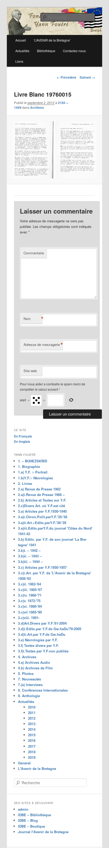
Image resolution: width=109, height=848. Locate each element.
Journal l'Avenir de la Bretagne (43, 831)
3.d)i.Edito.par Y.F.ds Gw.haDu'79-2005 (49, 628)
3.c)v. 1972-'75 (29, 600)
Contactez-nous (74, 50)
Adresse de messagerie (43, 344)
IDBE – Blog (28, 820)
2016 (31, 740)
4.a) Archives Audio (34, 662)
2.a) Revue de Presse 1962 (39, 488)
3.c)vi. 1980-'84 (30, 606)
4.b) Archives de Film (35, 667)
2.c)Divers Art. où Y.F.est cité (41, 505)
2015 (31, 734)
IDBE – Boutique (31, 826)
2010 (31, 707)
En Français (23, 436)
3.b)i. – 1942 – (29, 550)
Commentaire (34, 252)
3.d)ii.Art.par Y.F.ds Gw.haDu (41, 634)
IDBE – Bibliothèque (34, 814)
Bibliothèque (46, 50)
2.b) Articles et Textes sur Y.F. (42, 500)
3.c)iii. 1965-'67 (30, 589)
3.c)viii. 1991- (28, 617)
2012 (31, 718)
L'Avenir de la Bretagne (37, 768)
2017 (31, 746)
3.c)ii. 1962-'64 (29, 584)
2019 (31, 757)
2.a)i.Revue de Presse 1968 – (41, 494)
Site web (30, 370)
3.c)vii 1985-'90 (30, 612)
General (24, 762)
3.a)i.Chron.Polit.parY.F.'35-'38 (42, 516)
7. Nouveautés (29, 679)
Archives (37, 107)
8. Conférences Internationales (43, 690)
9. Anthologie (29, 695)
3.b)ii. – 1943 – (30, 555)
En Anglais (22, 441)
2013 (31, 723)
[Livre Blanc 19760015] (54, 149)
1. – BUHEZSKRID (32, 460)
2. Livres (25, 483)
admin (23, 809)
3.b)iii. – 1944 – (30, 561)
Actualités (22, 50)
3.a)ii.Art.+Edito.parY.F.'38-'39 (42, 522)
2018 (31, 751)
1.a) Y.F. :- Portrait (32, 472)
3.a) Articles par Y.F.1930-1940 (42, 511)
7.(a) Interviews (30, 684)
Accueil (20, 40)
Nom (33, 318)
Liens (19, 61)
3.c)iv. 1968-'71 (30, 595)
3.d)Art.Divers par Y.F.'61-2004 (42, 623)
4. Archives (27, 656)
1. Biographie (29, 466)
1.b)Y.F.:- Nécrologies (35, 477)
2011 (31, 712)
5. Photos (26, 673)
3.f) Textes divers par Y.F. (38, 645)
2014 (31, 729)
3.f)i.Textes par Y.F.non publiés (43, 650)
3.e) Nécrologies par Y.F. (38, 639)
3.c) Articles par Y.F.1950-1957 (42, 567)
